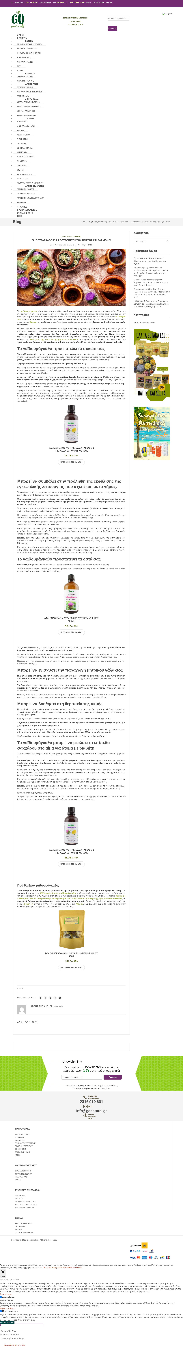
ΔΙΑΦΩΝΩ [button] (77, 1267)
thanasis (58, 1006)
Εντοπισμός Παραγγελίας (25, 1201)
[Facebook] (40, 998)
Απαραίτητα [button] (6, 1294)
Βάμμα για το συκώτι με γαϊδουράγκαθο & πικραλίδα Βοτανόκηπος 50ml (71, 449)
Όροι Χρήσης (20, 1149)
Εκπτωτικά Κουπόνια (23, 1223)
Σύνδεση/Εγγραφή (23, 1171)
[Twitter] (45, 998)
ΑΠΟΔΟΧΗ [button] (67, 1267)
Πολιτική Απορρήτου (102, 1088)
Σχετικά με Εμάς (22, 1134)
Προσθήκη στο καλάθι (71, 462)
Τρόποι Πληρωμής (22, 1152)
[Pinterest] (50, 998)
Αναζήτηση (112, 28)
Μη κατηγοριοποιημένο (100, 221)
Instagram (20, 1140)
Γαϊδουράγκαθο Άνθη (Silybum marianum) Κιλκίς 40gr (71, 955)
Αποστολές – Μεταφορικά (26, 1204)
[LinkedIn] (60, 998)
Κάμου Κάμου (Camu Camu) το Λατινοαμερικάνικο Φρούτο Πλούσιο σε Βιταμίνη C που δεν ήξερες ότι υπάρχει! (151, 271)
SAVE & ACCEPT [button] (7, 1322)
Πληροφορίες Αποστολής (25, 1143)
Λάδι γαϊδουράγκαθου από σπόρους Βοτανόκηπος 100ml (71, 619)
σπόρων (79, 903)
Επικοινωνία (20, 1196)
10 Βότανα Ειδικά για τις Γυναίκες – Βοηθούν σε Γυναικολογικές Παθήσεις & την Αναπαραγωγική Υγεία (151, 304)
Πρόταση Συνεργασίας (24, 1232)
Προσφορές (20, 1226)
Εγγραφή (113, 1077)
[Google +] (55, 998)
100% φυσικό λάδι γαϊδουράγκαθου (58, 893)
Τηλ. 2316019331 (75, 21)
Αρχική (18, 1155)
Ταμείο (18, 1180)
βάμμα (32, 322)
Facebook (19, 1137)
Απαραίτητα (8, 1297)
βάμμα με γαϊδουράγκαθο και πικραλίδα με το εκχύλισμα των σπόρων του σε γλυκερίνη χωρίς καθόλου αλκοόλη (71, 897)
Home (84, 221)
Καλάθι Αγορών (21, 1177)
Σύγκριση (85, 462)
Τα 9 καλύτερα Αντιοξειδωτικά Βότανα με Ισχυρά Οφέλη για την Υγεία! (150, 261)
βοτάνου (28, 903)
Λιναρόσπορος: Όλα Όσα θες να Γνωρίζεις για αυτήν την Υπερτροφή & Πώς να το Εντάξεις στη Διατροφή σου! (152, 293)
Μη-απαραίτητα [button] (7, 1308)
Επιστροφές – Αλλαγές (24, 1207)
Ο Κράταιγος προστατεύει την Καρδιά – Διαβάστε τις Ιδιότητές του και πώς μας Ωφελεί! (151, 282)
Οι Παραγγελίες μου (23, 1174)
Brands (18, 1229)
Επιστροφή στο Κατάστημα (13, 1338)
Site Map (19, 1198)
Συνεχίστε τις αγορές (14, 1345)
